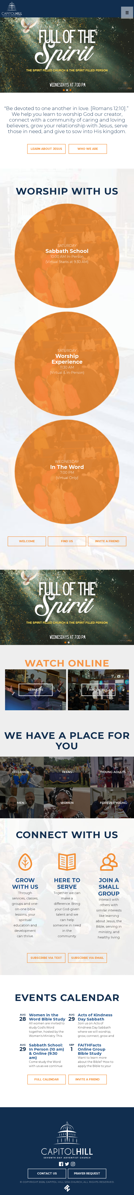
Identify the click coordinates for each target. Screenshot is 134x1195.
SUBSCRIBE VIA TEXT (46, 958)
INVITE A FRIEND (87, 1079)
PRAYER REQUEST (87, 1173)
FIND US (67, 541)
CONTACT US (47, 1173)
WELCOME (27, 541)
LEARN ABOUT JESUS (46, 148)
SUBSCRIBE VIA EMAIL (87, 958)
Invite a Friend (107, 541)
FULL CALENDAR (46, 1079)
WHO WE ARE (87, 148)
